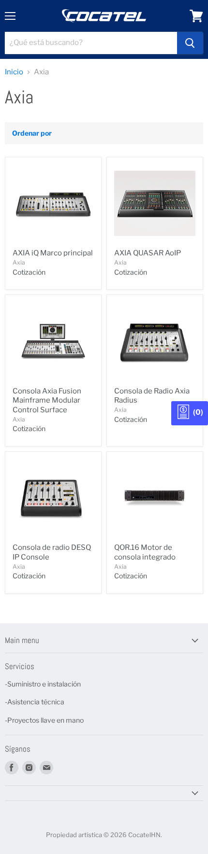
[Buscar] (190, 43)
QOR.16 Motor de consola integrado (145, 552)
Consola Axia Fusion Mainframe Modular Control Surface (47, 400)
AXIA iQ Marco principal (53, 253)
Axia (19, 262)
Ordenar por (32, 133)
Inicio (14, 72)
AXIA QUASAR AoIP (147, 253)
